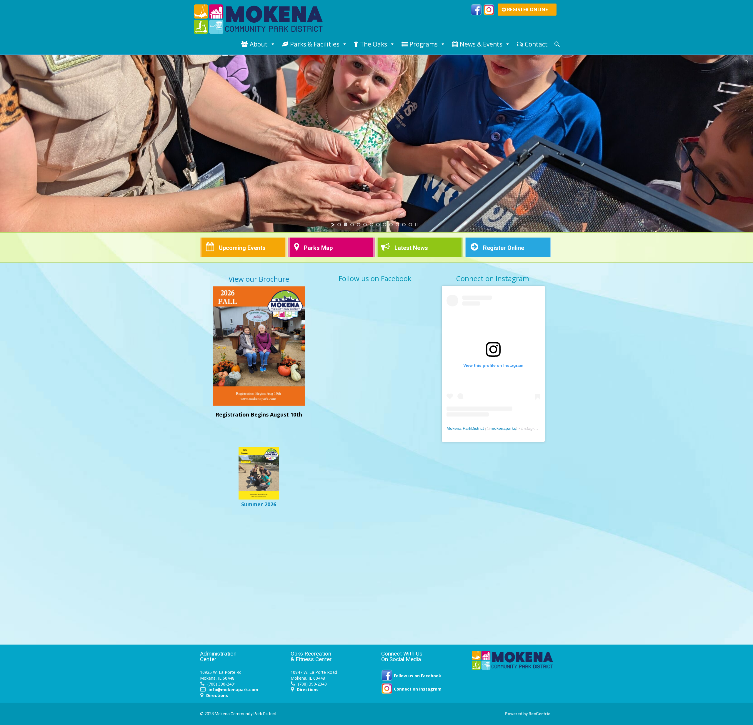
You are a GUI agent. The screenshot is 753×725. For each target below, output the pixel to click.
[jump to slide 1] (339, 224)
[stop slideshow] (416, 224)
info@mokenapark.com (233, 689)
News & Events (481, 44)
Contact (536, 44)
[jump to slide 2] (345, 224)
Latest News (411, 247)
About (259, 44)
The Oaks (373, 44)
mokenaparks (503, 428)
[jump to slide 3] (352, 224)
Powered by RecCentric (527, 713)
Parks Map (318, 247)
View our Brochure (259, 279)
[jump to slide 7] (378, 224)
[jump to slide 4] (358, 224)
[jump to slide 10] (397, 224)
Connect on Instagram (417, 689)
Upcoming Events (242, 247)
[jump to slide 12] (410, 224)
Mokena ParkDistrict (465, 428)
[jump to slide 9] (391, 224)
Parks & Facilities (314, 44)
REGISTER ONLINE (527, 9)
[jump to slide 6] (371, 224)
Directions (217, 695)
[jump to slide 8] (384, 224)
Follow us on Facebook (417, 675)
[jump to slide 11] (404, 224)
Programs (423, 44)
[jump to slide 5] (365, 224)
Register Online (503, 247)
